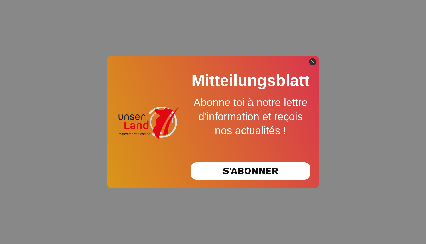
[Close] (312, 61)
